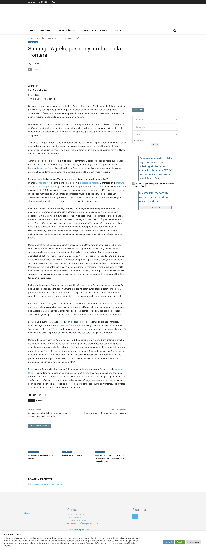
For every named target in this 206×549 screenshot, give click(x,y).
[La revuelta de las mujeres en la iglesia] (43, 442)
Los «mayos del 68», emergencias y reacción (105, 413)
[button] (174, 30)
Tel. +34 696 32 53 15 (78, 520)
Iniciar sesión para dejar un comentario (45, 484)
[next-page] (34, 467)
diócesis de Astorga (89, 183)
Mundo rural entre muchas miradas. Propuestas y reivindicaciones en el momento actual (110, 458)
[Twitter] (172, 2)
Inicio (30, 38)
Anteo (40, 168)
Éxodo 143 (37, 69)
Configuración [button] (193, 542)
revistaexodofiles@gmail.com (83, 523)
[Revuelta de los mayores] (77, 442)
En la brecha (39, 38)
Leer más (169, 542)
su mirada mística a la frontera (72, 325)
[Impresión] (116, 75)
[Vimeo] (176, 2)
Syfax (75, 164)
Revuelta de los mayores (72, 455)
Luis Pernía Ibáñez (37, 90)
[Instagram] (168, 2)
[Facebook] (164, 2)
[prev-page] (30, 467)
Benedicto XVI (43, 183)
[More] (123, 75)
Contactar (155, 207)
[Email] (110, 75)
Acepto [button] (180, 542)
